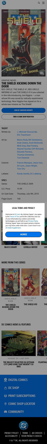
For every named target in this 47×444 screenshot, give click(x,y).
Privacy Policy (33, 221)
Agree (23, 234)
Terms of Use (14, 217)
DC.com (17, 214)
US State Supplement (13, 228)
